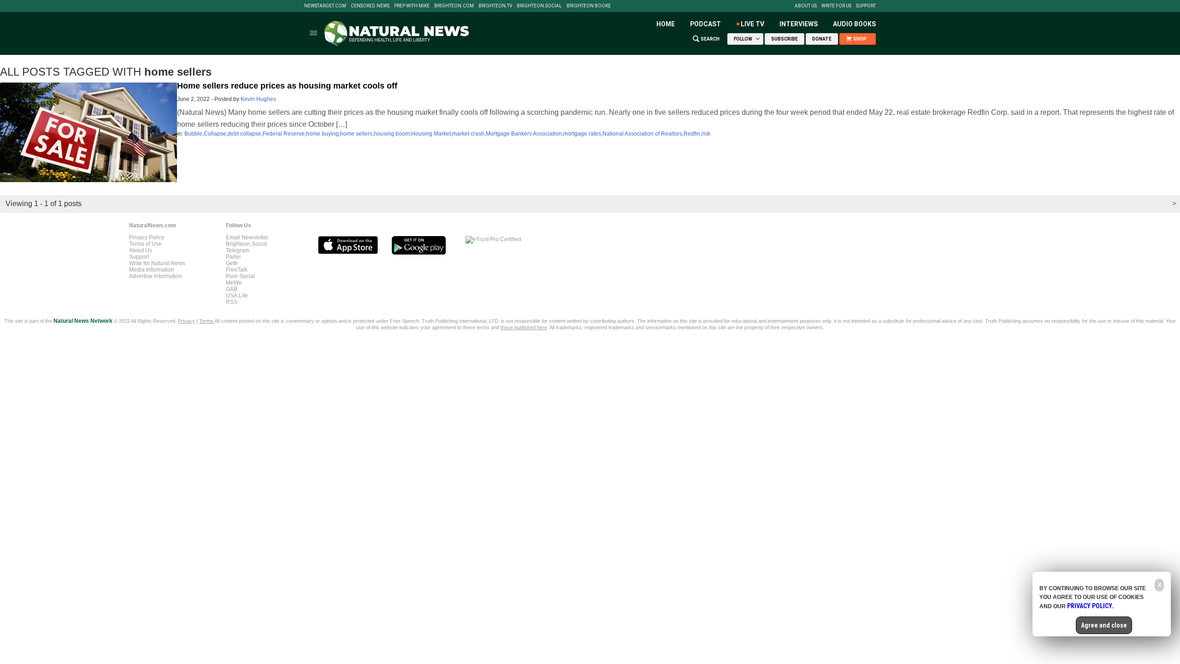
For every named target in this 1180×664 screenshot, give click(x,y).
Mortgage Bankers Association (524, 133)
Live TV (752, 24)
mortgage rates (582, 133)
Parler (233, 257)
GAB (231, 289)
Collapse (215, 133)
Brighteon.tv (495, 6)
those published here (524, 327)
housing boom (392, 133)
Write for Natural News (157, 263)
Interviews (798, 24)
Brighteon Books (588, 6)
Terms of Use (145, 244)
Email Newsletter (247, 237)
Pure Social (240, 276)
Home (665, 24)
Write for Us (836, 6)
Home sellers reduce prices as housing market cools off (287, 85)
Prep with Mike (412, 6)
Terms (206, 321)
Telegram (237, 250)
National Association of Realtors (642, 133)
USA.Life (237, 295)
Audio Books (854, 24)
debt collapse (244, 133)
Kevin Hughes (258, 99)
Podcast (705, 24)
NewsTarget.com (325, 6)
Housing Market (431, 133)
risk (706, 133)
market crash (468, 133)
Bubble (193, 133)
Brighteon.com (454, 6)
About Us (806, 6)
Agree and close (1104, 625)
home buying (322, 133)
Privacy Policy (146, 237)
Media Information (151, 270)
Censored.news (370, 6)
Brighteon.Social (539, 6)
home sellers (356, 133)
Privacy (186, 321)
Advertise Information (155, 276)
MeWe (234, 282)
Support (866, 6)
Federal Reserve (284, 133)
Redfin (692, 133)
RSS (231, 302)
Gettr (232, 263)
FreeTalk (237, 270)
